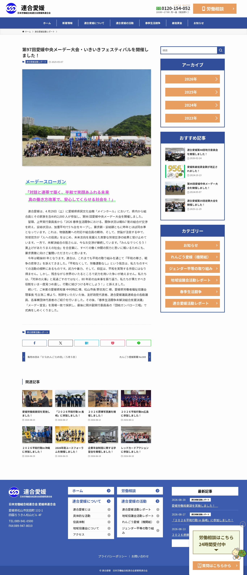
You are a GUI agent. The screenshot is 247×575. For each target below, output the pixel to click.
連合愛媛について (86, 501)
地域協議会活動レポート (191, 280)
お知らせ (191, 245)
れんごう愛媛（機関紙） (191, 256)
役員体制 (79, 522)
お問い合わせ (140, 556)
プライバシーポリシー (112, 556)
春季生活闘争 (191, 291)
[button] (34, 343)
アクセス (78, 534)
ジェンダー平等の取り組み (190, 268)
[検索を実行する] (220, 50)
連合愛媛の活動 (134, 501)
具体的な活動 (81, 515)
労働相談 (128, 490)
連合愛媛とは (81, 509)
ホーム (77, 490)
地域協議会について (86, 528)
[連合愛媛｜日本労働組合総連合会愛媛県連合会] (28, 8)
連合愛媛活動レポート (36, 61)
